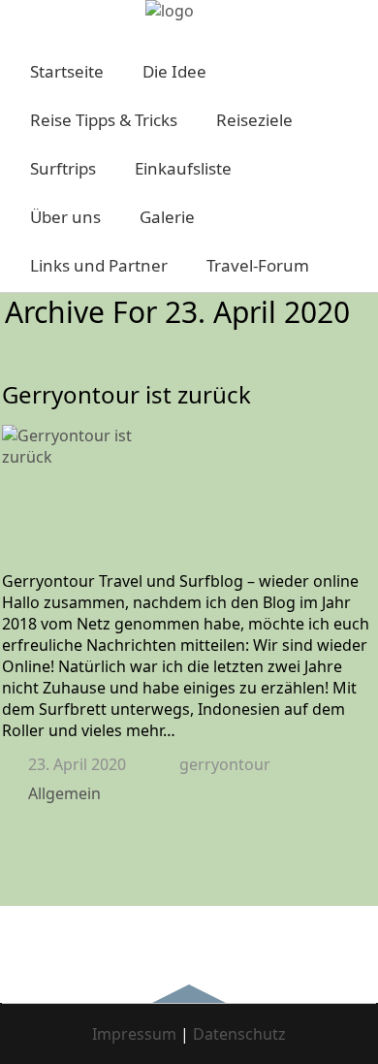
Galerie (167, 217)
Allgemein (64, 793)
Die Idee (174, 71)
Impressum (134, 1034)
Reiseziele (254, 120)
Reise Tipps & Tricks (103, 120)
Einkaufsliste (183, 168)
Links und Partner (99, 265)
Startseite (67, 71)
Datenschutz (239, 1034)
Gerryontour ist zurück (126, 394)
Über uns (65, 217)
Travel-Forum (257, 265)
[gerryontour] (169, 10)
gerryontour (224, 764)
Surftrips (63, 168)
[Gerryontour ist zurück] (189, 497)
